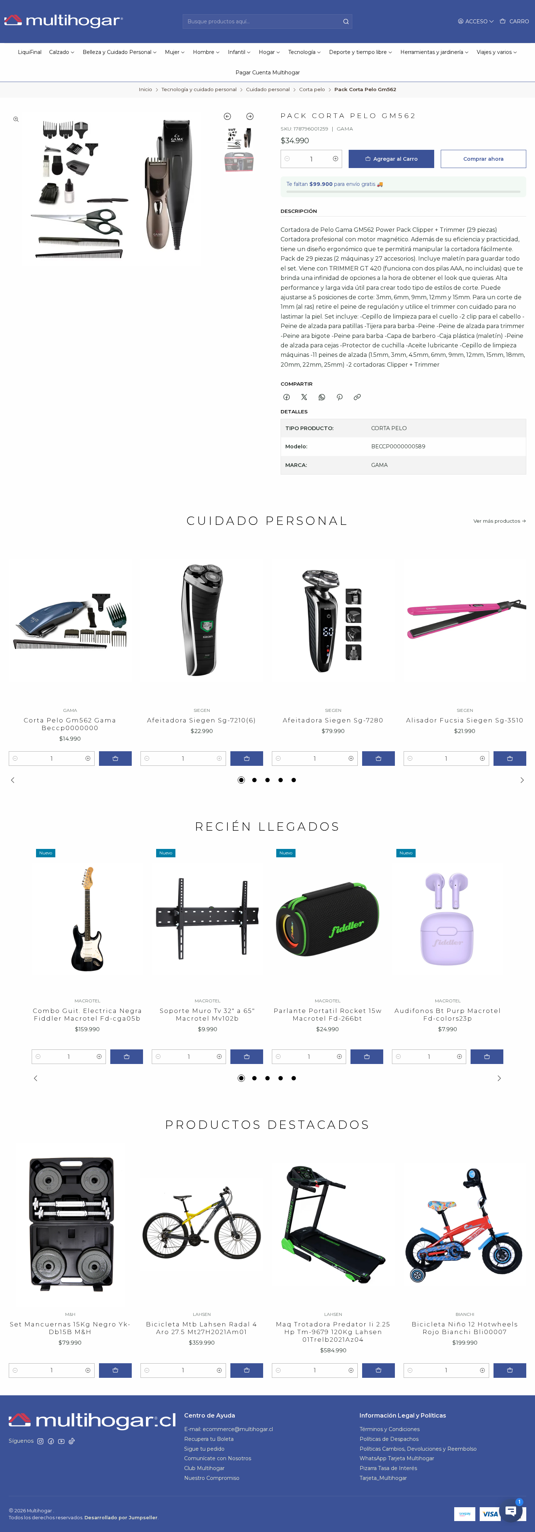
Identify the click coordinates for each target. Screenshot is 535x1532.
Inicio (145, 89)
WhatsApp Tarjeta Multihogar (397, 1458)
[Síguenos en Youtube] (61, 1441)
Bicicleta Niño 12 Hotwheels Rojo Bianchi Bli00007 (465, 1328)
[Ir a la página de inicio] (64, 21)
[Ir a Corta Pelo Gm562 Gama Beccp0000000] (70, 621)
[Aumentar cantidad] (335, 159)
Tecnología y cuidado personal (199, 89)
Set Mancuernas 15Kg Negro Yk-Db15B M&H (70, 1328)
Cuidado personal (268, 89)
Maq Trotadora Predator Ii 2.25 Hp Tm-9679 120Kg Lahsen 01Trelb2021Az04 (333, 1332)
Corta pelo (312, 89)
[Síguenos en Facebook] (51, 1441)
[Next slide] (246, 117)
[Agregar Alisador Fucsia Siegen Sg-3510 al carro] (510, 758)
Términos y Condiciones (390, 1429)
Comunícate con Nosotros (217, 1458)
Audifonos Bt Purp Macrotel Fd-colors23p (448, 1014)
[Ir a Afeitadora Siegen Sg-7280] (333, 621)
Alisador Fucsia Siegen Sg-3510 (465, 720)
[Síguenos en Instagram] (40, 1441)
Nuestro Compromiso (211, 1478)
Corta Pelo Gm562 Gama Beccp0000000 (70, 724)
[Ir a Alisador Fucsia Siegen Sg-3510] (465, 621)
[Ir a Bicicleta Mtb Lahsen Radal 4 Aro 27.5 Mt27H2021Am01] (201, 1225)
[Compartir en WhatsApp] (322, 397)
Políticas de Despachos (389, 1439)
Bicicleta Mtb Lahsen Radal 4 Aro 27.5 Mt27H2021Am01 (201, 1328)
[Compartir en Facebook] (287, 397)
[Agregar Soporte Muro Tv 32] (246, 1056)
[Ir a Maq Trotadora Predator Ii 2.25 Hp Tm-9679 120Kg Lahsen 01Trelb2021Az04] (333, 1225)
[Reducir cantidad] (287, 159)
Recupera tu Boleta (209, 1439)
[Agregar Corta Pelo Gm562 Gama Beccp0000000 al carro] (115, 758)
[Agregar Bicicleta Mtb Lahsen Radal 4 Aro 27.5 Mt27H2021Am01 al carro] (246, 1370)
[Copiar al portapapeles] (357, 397)
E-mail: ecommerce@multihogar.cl (228, 1429)
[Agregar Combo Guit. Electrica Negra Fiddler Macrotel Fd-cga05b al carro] (126, 1056)
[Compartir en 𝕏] (304, 397)
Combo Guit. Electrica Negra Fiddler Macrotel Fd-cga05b (87, 1014)
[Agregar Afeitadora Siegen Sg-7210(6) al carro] (246, 758)
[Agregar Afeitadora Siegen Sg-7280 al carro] (378, 758)
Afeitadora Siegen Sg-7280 (333, 720)
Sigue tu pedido (204, 1449)
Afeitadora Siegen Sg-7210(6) (201, 720)
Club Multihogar (204, 1468)
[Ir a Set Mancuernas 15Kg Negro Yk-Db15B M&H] (70, 1225)
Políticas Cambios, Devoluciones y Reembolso (418, 1449)
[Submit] (346, 21)
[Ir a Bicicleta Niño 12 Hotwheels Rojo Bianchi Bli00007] (465, 1225)
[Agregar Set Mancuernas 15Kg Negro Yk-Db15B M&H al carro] (115, 1370)
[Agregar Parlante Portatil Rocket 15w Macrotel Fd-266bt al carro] (366, 1056)
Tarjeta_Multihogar (383, 1478)
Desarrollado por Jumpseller (121, 1517)
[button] (241, 780)
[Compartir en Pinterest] (339, 397)
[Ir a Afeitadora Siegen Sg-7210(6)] (201, 621)
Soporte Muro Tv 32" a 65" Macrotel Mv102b (207, 1014)
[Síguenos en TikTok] (71, 1441)
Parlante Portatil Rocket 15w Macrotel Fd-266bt (328, 1014)
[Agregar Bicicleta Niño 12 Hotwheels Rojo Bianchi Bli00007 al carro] (510, 1370)
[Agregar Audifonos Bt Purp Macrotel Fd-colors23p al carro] (487, 1056)
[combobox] (267, 21)
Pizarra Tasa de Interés (388, 1468)
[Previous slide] (231, 117)
